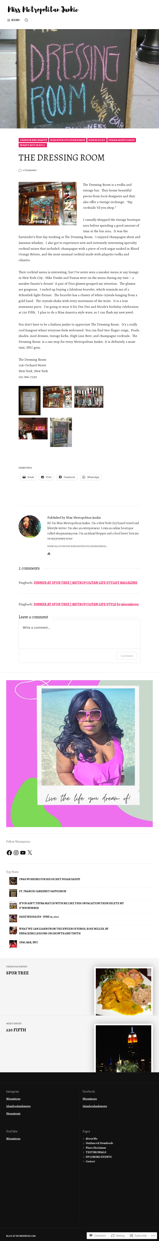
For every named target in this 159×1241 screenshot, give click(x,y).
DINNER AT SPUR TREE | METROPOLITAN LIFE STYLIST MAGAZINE (85, 582)
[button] (30, 400)
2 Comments (30, 170)
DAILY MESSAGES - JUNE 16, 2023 (39, 917)
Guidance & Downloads (99, 1143)
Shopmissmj (13, 1113)
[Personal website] (48, 553)
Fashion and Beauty (33, 140)
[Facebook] (9, 853)
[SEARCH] (25, 20)
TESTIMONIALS (96, 1152)
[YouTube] (23, 853)
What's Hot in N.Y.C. (33, 145)
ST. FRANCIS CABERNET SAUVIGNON (42, 891)
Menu (15, 20)
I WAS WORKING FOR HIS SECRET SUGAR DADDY (49, 879)
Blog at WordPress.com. (21, 1236)
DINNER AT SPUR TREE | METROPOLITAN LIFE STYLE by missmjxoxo (86, 604)
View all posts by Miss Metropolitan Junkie (76, 546)
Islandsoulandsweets (18, 1106)
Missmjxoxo (13, 1099)
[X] (30, 853)
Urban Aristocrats (121, 140)
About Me (91, 1139)
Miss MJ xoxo (96, 140)
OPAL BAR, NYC (28, 942)
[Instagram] (16, 853)
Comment (127, 655)
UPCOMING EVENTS (99, 1157)
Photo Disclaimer (96, 1148)
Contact (90, 1161)
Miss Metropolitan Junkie (67, 140)
